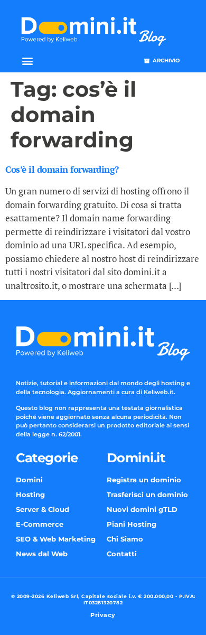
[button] (27, 61)
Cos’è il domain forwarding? (62, 169)
